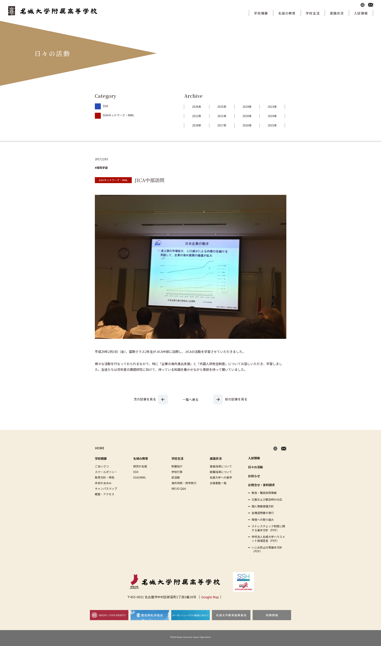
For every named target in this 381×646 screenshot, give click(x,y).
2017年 (221, 125)
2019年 (272, 116)
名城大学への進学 (221, 477)
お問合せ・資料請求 (261, 485)
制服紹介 (177, 466)
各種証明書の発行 (263, 513)
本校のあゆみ (103, 483)
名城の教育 (287, 13)
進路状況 (337, 13)
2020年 (247, 116)
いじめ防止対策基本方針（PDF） (267, 549)
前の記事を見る (236, 399)
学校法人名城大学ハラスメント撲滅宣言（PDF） (268, 539)
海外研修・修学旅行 (183, 483)
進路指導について (221, 466)
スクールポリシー (106, 472)
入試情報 (361, 13)
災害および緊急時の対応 (267, 499)
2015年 (272, 125)
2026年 (196, 107)
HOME (99, 448)
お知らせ (254, 476)
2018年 (196, 125)
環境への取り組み (263, 520)
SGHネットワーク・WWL (118, 115)
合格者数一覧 (218, 483)
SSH (105, 106)
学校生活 (313, 13)
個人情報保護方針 (263, 506)
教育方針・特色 (104, 477)
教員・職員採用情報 (264, 493)
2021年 (221, 116)
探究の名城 (140, 466)
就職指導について (221, 472)
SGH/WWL (139, 477)
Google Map (210, 597)
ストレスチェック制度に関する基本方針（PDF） (268, 528)
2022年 (196, 116)
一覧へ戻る (190, 399)
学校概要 (261, 13)
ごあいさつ (102, 466)
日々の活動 (255, 467)
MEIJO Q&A (178, 489)
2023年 (272, 107)
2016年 (247, 125)
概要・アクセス (104, 494)
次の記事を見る (145, 399)
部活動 (175, 477)
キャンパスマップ (106, 489)
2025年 (221, 107)
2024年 (247, 107)
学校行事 (177, 472)
